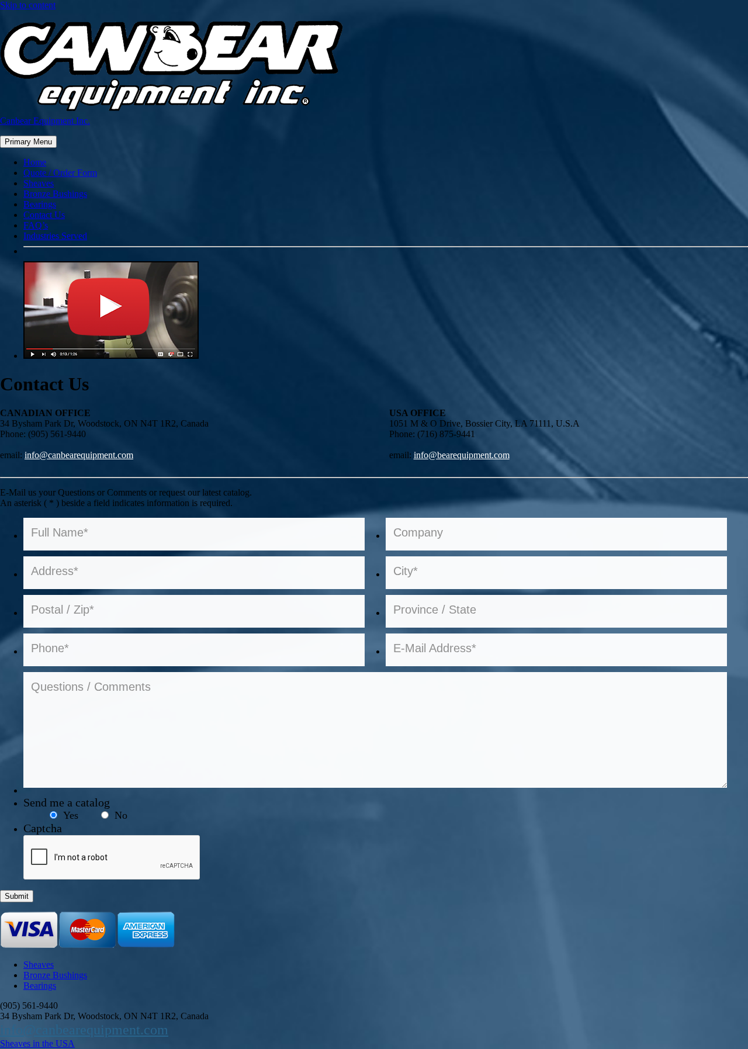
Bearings (39, 204)
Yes (70, 815)
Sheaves (38, 183)
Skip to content (28, 5)
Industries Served (55, 236)
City (405, 571)
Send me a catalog (66, 802)
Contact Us (44, 215)
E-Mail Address (434, 648)
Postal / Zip (62, 609)
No (121, 815)
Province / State (434, 609)
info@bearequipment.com (462, 455)
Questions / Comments (91, 686)
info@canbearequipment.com (79, 455)
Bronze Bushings (55, 194)
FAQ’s (35, 225)
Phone (50, 648)
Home (34, 162)
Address (54, 571)
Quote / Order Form (60, 173)
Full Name (59, 532)
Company (418, 532)
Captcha (42, 828)
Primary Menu (28, 141)
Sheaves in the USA (37, 1043)
